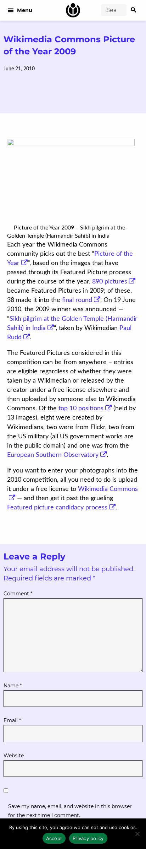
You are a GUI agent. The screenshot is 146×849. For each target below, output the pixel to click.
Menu (19, 10)
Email (12, 720)
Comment (18, 593)
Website (14, 755)
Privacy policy (88, 838)
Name (13, 685)
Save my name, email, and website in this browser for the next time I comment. (70, 810)
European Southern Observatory (53, 455)
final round (77, 300)
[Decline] (137, 833)
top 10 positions (80, 408)
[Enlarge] (9, 228)
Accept (54, 838)
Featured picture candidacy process (57, 507)
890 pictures (109, 282)
